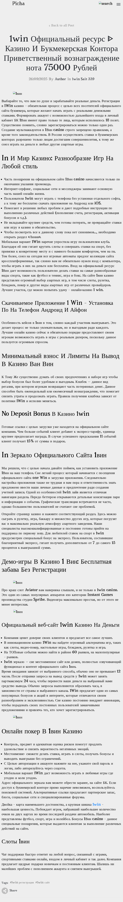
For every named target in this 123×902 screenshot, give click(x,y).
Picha (18, 4)
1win (97, 805)
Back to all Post (62, 25)
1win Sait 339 (83, 79)
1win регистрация (23, 882)
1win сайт (43, 882)
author (60, 79)
